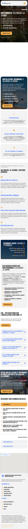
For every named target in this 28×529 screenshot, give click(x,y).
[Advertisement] (14, 59)
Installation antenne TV (6, 165)
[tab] (14, 404)
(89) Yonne (15, 165)
